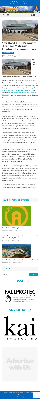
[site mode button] (33, 15)
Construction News (8, 52)
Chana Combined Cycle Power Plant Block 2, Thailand (20, 260)
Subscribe (19, 4)
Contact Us (27, 4)
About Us (12, 4)
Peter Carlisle (20, 56)
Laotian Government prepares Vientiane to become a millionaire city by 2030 (20, 237)
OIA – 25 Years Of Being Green (12, 228)
